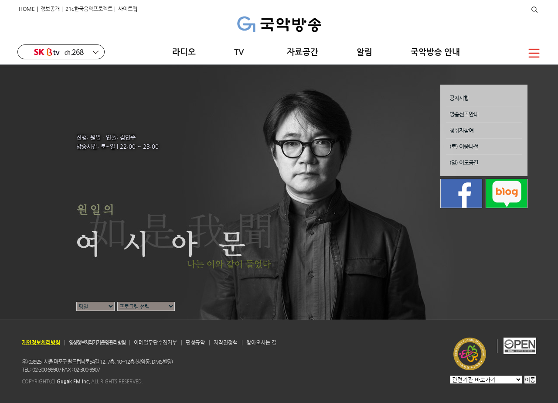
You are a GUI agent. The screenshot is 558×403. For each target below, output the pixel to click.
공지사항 (459, 98)
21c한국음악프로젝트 (88, 9)
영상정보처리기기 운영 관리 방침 (97, 342)
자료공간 (302, 51)
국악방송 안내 (435, 51)
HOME (27, 9)
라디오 (184, 51)
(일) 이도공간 (463, 162)
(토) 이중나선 (463, 146)
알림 (364, 51)
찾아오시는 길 (261, 342)
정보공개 (50, 9)
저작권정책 (226, 342)
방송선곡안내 (463, 114)
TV (241, 51)
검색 (534, 10)
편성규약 (195, 342)
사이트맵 (127, 9)
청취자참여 (461, 130)
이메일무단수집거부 (155, 342)
